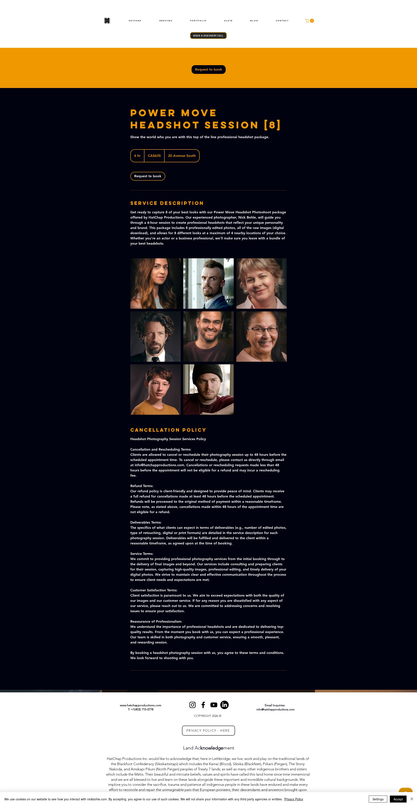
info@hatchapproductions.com (275, 709)
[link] (209, 69)
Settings (378, 799)
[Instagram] (192, 705)
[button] (310, 21)
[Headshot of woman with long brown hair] (155, 283)
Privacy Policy (293, 799)
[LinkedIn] (224, 705)
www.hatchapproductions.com (140, 705)
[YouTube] (214, 705)
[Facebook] (203, 705)
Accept (398, 799)
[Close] (411, 799)
